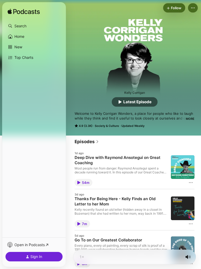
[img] (24, 11)
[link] (87, 141)
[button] (34, 26)
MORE (190, 119)
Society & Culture (107, 126)
